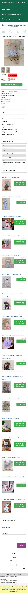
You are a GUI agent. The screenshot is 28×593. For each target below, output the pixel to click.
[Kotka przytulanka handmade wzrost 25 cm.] (8, 487)
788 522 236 (6, 9)
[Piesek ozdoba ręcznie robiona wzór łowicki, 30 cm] (8, 304)
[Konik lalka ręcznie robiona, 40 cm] (8, 324)
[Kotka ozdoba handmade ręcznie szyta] (8, 343)
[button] (3, 31)
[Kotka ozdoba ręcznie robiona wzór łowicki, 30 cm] (8, 365)
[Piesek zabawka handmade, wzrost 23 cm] (8, 507)
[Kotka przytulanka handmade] (8, 426)
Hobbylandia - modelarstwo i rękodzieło (14, 26)
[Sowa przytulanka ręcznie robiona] (8, 282)
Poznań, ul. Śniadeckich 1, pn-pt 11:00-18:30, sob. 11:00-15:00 (13, 3)
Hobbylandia (9, 93)
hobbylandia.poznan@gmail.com (12, 14)
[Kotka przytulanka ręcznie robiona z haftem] (8, 387)
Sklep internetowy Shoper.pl (14, 584)
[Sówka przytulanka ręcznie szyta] (8, 262)
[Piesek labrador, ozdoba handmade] (8, 224)
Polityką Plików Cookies (9, 588)
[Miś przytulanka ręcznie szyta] (8, 185)
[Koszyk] (24, 31)
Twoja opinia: (5, 533)
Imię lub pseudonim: (6, 527)
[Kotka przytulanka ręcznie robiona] (8, 243)
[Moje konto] (17, 31)
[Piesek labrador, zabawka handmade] (8, 465)
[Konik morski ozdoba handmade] (8, 204)
